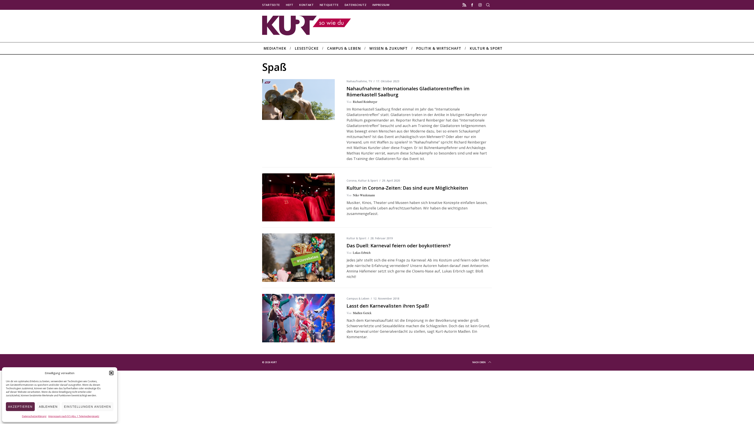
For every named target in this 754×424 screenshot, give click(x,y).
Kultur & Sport (368, 180)
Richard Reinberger (365, 102)
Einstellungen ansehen (87, 406)
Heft (289, 5)
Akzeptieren (20, 406)
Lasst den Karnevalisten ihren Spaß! (388, 305)
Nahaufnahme (357, 81)
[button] (111, 373)
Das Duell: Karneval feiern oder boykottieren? (398, 245)
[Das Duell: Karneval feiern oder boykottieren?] (298, 257)
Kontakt (306, 5)
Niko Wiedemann (364, 195)
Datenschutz (356, 5)
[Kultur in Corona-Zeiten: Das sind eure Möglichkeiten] (298, 197)
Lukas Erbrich (362, 252)
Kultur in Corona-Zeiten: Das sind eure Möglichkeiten (407, 188)
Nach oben (479, 362)
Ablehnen (48, 406)
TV (370, 81)
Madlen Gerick (362, 313)
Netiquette (329, 5)
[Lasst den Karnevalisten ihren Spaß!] (298, 318)
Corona (352, 180)
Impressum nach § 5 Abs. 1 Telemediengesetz (73, 416)
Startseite (271, 5)
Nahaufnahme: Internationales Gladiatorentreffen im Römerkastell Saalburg (408, 91)
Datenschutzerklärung (34, 416)
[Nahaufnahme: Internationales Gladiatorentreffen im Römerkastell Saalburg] (298, 99)
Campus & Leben (358, 298)
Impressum (380, 5)
